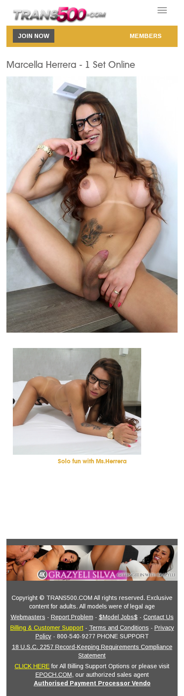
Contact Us (158, 617)
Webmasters (28, 617)
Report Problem (72, 617)
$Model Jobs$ (118, 617)
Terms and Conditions (119, 627)
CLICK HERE (32, 666)
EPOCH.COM (54, 674)
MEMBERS (146, 35)
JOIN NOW (33, 35)
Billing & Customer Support (46, 627)
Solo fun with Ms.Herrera (92, 461)
